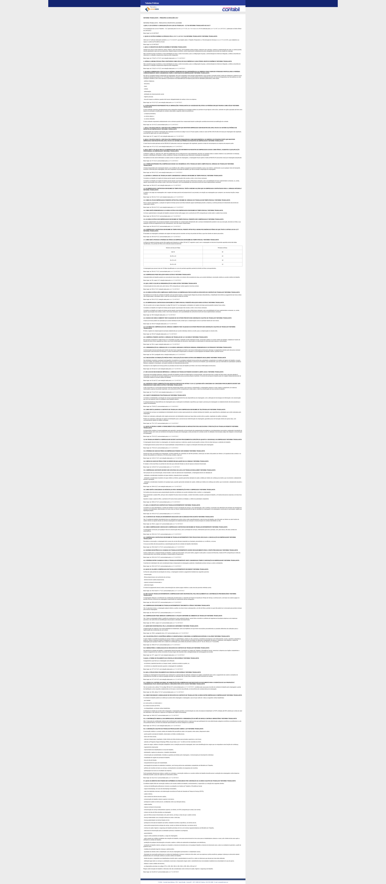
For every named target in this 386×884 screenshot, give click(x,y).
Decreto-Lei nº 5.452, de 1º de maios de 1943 (188, 28)
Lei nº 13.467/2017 (180, 58)
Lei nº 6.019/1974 (172, 40)
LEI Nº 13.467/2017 (178, 36)
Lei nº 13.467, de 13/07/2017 (218, 28)
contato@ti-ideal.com (223, 882)
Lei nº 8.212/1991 (224, 40)
